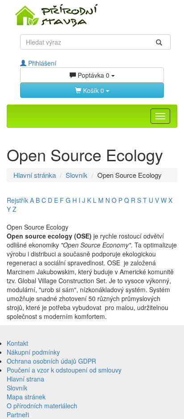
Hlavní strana (25, 378)
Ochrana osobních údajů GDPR (51, 360)
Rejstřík (17, 200)
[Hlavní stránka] (92, 14)
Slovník (77, 175)
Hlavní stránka (34, 175)
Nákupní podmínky (33, 352)
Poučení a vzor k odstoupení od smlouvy (64, 369)
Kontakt (17, 343)
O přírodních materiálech (42, 405)
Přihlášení (41, 63)
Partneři (18, 414)
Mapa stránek (26, 396)
